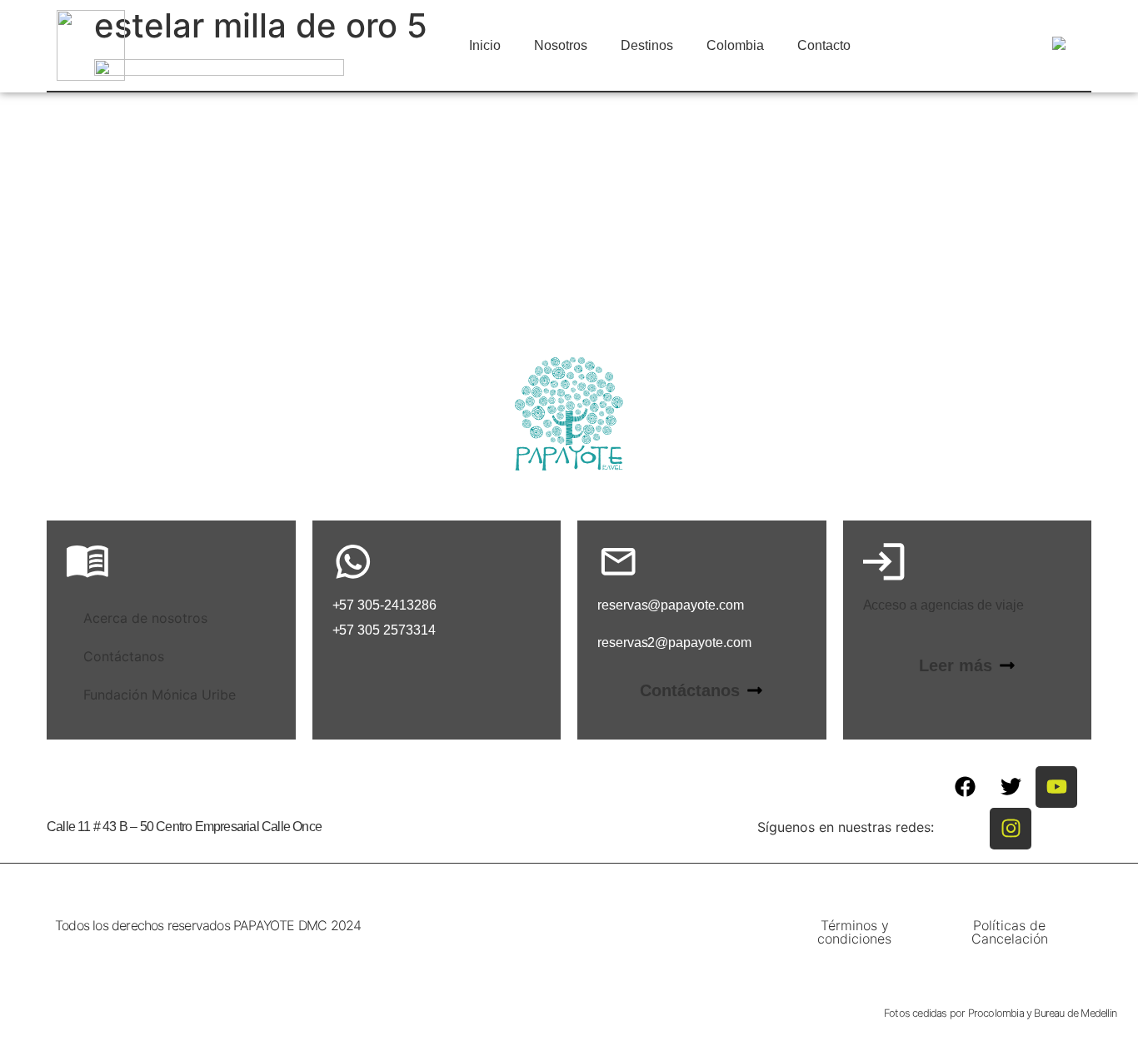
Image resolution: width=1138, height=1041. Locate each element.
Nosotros (560, 45)
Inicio (485, 45)
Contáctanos (123, 656)
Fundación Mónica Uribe (159, 694)
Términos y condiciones (854, 932)
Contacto (824, 45)
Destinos (647, 45)
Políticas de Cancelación (1009, 932)
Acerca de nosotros (145, 618)
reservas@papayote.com (670, 605)
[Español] (1056, 47)
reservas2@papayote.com (674, 642)
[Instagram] (1010, 828)
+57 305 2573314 (384, 630)
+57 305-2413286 (384, 605)
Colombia (735, 45)
